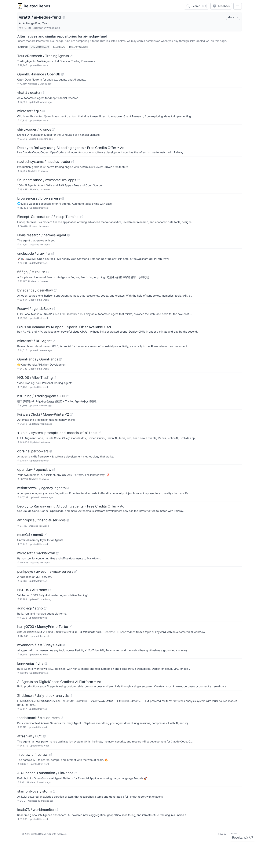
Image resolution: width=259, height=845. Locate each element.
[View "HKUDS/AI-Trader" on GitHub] (49, 589)
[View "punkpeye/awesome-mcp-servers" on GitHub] (75, 571)
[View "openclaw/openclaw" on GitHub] (53, 469)
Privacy (222, 833)
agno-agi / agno (30, 608)
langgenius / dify (30, 663)
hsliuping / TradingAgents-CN (41, 396)
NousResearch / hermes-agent (41, 235)
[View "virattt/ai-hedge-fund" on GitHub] (63, 17)
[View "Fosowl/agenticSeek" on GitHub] (53, 308)
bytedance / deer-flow (35, 290)
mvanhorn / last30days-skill (39, 645)
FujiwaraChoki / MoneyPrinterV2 (43, 414)
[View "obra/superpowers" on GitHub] (50, 451)
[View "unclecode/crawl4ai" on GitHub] (52, 253)
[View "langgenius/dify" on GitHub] (45, 663)
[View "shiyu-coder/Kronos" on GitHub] (53, 129)
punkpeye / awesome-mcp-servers (45, 571)
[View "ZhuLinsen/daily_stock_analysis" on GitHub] (70, 695)
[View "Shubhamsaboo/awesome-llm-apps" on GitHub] (78, 180)
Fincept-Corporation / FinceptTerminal (48, 217)
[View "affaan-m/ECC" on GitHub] (44, 736)
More (231, 17)
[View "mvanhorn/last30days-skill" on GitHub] (63, 645)
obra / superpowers (33, 451)
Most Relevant (40, 46)
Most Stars (59, 46)
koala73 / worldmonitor (36, 810)
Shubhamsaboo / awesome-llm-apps (46, 180)
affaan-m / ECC (29, 736)
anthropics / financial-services (41, 520)
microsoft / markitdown (36, 553)
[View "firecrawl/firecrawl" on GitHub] (50, 754)
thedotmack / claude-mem (38, 718)
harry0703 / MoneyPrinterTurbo (42, 627)
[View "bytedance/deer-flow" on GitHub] (55, 290)
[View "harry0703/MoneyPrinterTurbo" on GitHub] (70, 626)
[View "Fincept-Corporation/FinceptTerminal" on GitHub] (81, 216)
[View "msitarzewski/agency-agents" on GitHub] (67, 487)
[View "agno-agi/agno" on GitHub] (45, 608)
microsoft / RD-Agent (34, 341)
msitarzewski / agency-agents (41, 488)
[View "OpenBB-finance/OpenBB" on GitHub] (62, 74)
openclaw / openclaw (34, 469)
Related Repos (37, 6)
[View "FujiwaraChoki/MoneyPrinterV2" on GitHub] (71, 414)
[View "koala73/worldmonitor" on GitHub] (56, 809)
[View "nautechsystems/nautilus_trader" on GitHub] (72, 161)
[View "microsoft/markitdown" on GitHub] (57, 553)
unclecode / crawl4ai (33, 253)
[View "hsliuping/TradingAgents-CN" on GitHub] (67, 396)
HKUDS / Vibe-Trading (35, 378)
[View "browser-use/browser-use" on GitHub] (62, 198)
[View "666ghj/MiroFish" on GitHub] (47, 271)
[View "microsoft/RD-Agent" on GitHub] (54, 340)
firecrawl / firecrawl (32, 755)
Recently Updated (78, 46)
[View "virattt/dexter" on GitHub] (42, 92)
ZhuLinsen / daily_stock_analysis (43, 696)
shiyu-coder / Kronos (34, 129)
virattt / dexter (29, 93)
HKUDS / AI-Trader (32, 590)
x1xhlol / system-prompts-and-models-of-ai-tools (57, 433)
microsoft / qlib (29, 111)
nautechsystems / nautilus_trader (43, 162)
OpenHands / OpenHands (37, 359)
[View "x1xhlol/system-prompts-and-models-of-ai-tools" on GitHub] (99, 432)
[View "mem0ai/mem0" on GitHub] (45, 534)
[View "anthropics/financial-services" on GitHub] (67, 520)
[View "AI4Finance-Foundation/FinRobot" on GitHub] (75, 773)
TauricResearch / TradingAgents (43, 56)
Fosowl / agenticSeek (34, 309)
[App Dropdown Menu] (237, 6)
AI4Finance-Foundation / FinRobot (45, 773)
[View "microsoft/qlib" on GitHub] (43, 111)
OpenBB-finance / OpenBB (38, 74)
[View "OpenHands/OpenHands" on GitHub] (60, 359)
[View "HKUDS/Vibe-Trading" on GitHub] (55, 377)
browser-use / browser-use (38, 198)
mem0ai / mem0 (30, 535)
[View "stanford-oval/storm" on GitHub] (54, 791)
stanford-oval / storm (34, 791)
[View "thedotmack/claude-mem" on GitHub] (62, 717)
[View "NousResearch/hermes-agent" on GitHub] (68, 235)
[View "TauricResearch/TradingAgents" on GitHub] (71, 55)
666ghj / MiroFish (31, 272)
